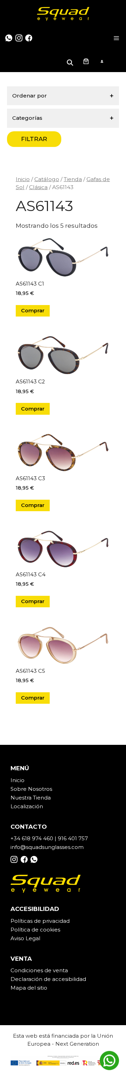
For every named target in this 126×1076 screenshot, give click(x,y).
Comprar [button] (32, 310)
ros (48, 789)
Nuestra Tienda (30, 797)
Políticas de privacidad (40, 921)
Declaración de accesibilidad (48, 979)
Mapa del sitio (28, 987)
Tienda (73, 179)
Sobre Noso (26, 789)
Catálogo (46, 179)
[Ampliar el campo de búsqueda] (71, 61)
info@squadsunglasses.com (47, 847)
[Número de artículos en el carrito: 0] (85, 61)
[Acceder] (102, 61)
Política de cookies (35, 929)
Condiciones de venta (39, 970)
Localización (26, 806)
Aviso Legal (25, 938)
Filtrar (34, 138)
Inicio (23, 179)
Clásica (38, 187)
